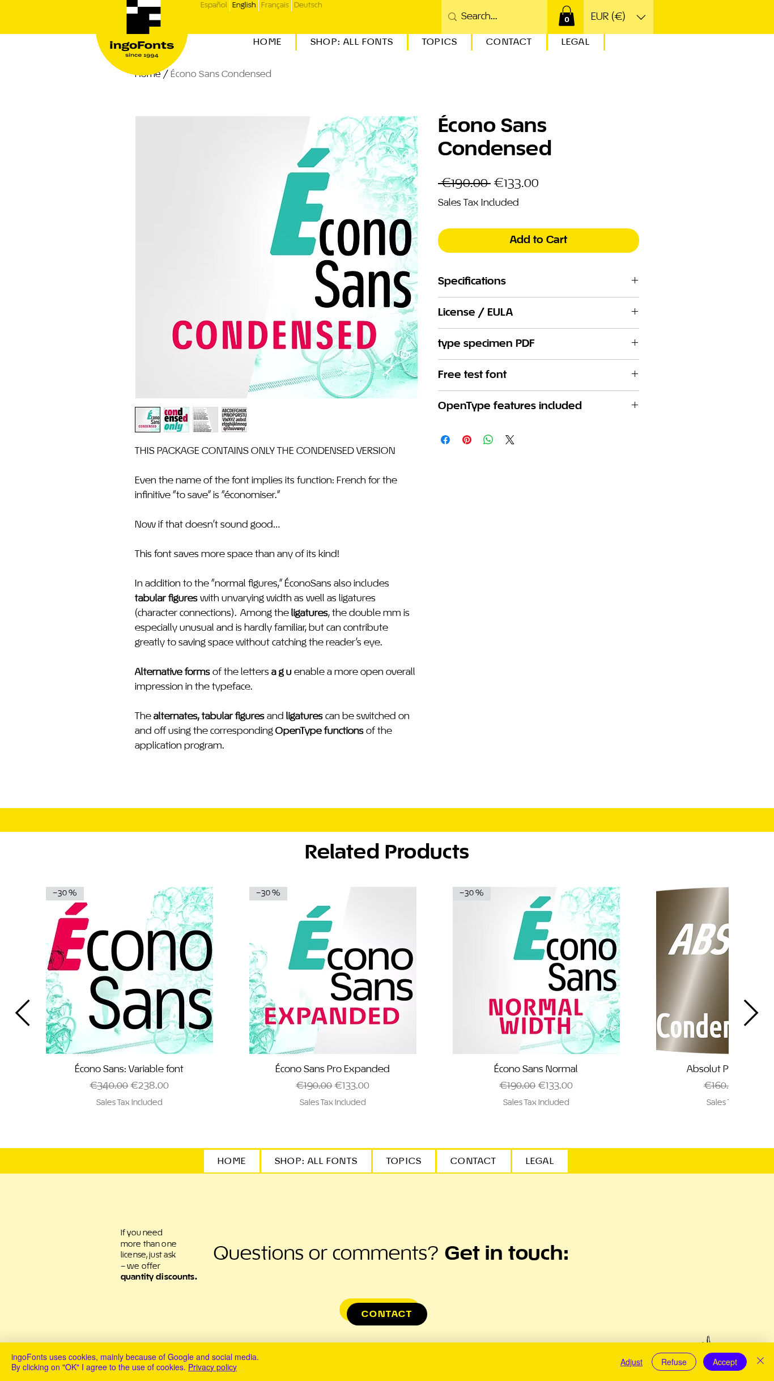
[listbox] (618, 17)
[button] (566, 16)
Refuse (674, 1361)
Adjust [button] (631, 1361)
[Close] (760, 1362)
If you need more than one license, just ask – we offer (159, 1255)
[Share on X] (510, 440)
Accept (725, 1361)
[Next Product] (751, 1012)
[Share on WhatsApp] (488, 440)
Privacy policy (212, 1366)
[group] (387, 1012)
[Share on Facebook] (445, 440)
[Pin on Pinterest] (467, 440)
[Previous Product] (22, 1012)
